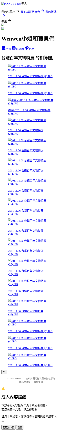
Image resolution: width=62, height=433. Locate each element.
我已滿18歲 (8, 427)
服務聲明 (38, 382)
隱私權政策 (24, 382)
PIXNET (19, 378)
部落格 (20, 49)
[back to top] (4, 372)
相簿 (9, 49)
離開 (20, 427)
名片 (31, 49)
